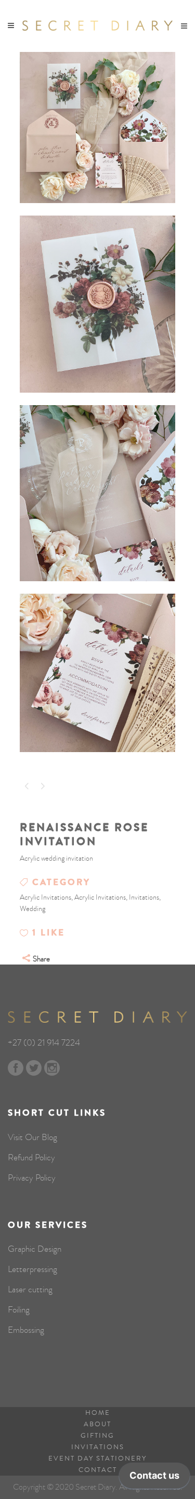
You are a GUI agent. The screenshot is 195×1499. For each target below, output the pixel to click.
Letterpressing (32, 1269)
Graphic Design (34, 1249)
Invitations (97, 1447)
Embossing (26, 1330)
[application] (154, 1478)
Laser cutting (30, 1289)
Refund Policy (31, 1157)
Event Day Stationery (97, 1458)
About (97, 1424)
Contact (98, 1470)
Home (97, 1412)
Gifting (97, 1435)
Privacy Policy (32, 1178)
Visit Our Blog (32, 1137)
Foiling (19, 1310)
